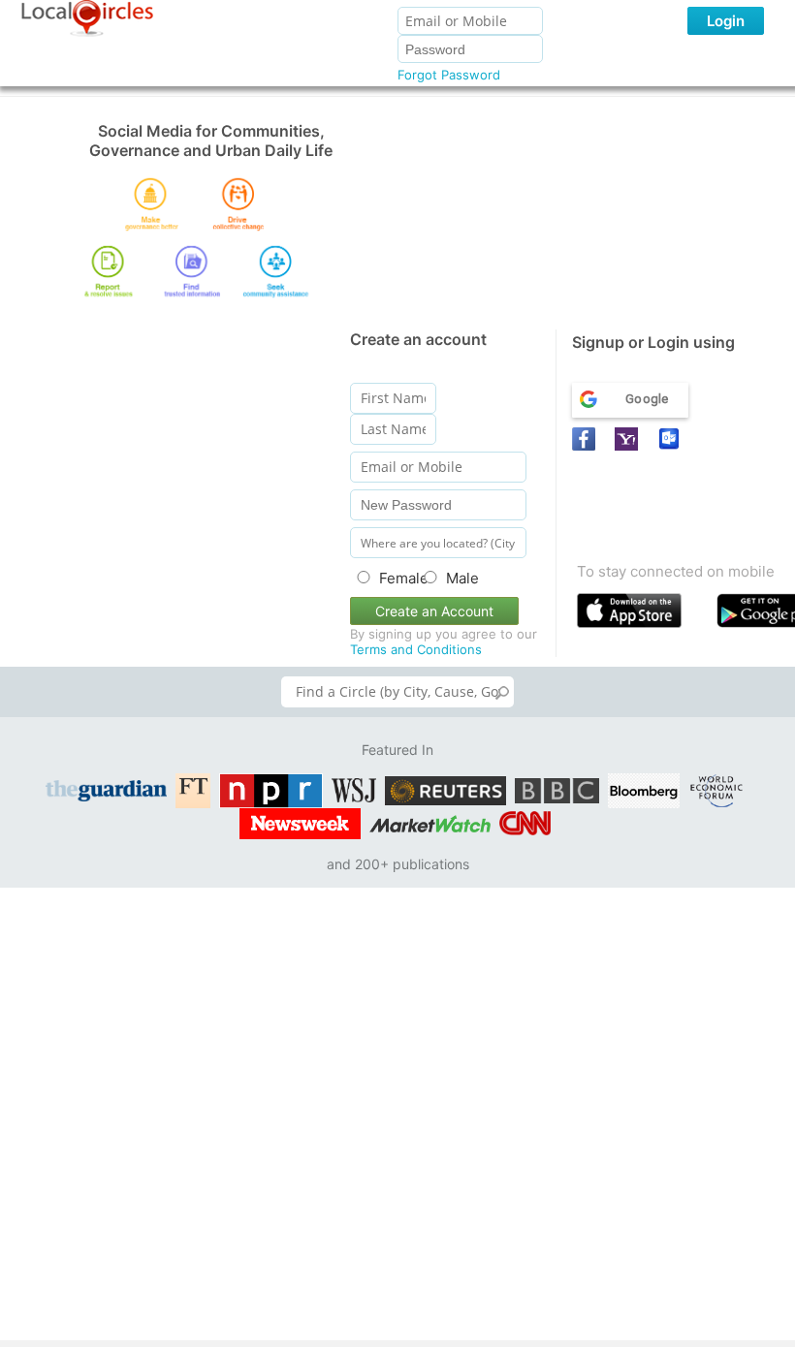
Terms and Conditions (416, 649)
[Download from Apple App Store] (642, 615)
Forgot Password (449, 74)
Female (395, 578)
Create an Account (434, 611)
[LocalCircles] (87, 18)
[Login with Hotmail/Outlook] (671, 439)
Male (462, 578)
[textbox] (397, 691)
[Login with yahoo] (629, 439)
